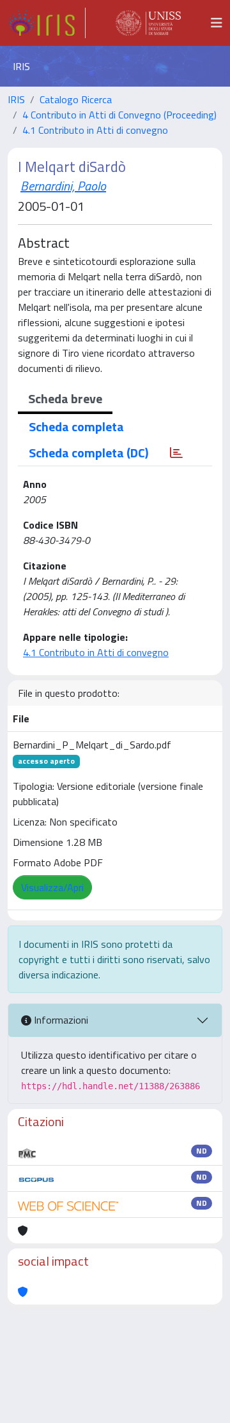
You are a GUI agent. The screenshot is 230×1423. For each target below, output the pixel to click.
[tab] (176, 453)
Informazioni (59, 1019)
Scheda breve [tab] (65, 398)
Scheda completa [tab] (76, 426)
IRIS (16, 99)
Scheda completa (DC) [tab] (88, 452)
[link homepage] (47, 23)
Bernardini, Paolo (63, 186)
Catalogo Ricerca (76, 99)
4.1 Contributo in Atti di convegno (95, 130)
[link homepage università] (148, 23)
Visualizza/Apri (52, 887)
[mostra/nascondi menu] (216, 23)
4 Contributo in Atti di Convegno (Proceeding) (119, 114)
